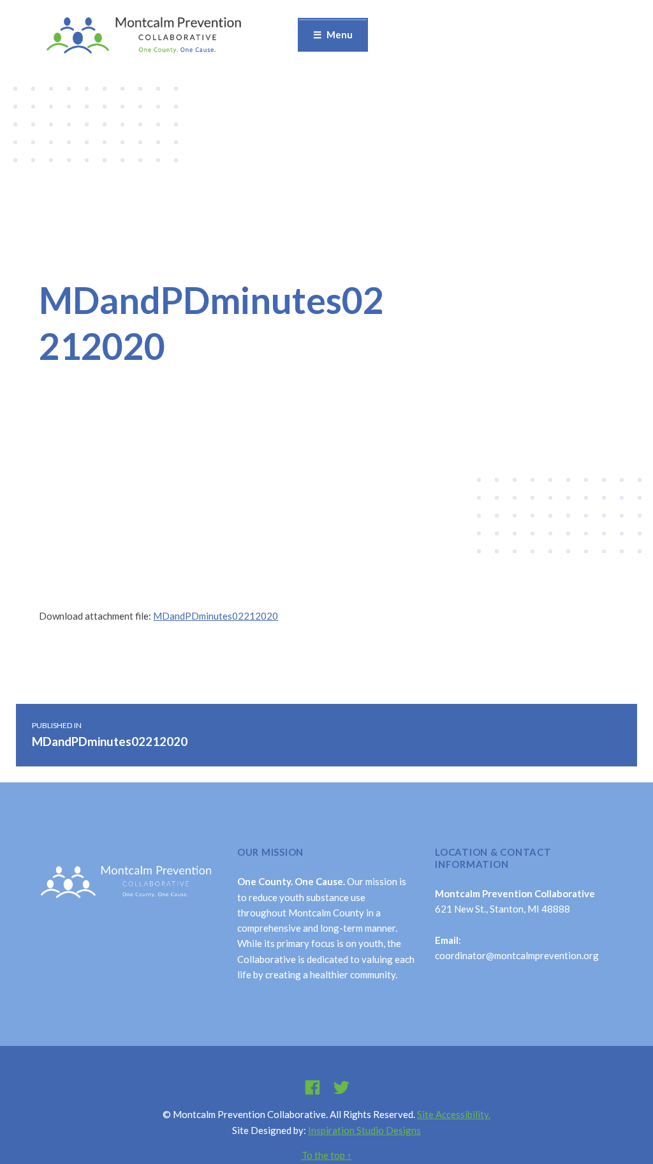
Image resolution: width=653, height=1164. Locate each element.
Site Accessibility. (453, 1114)
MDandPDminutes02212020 (215, 616)
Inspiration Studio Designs (364, 1130)
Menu (339, 34)
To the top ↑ (327, 1155)
